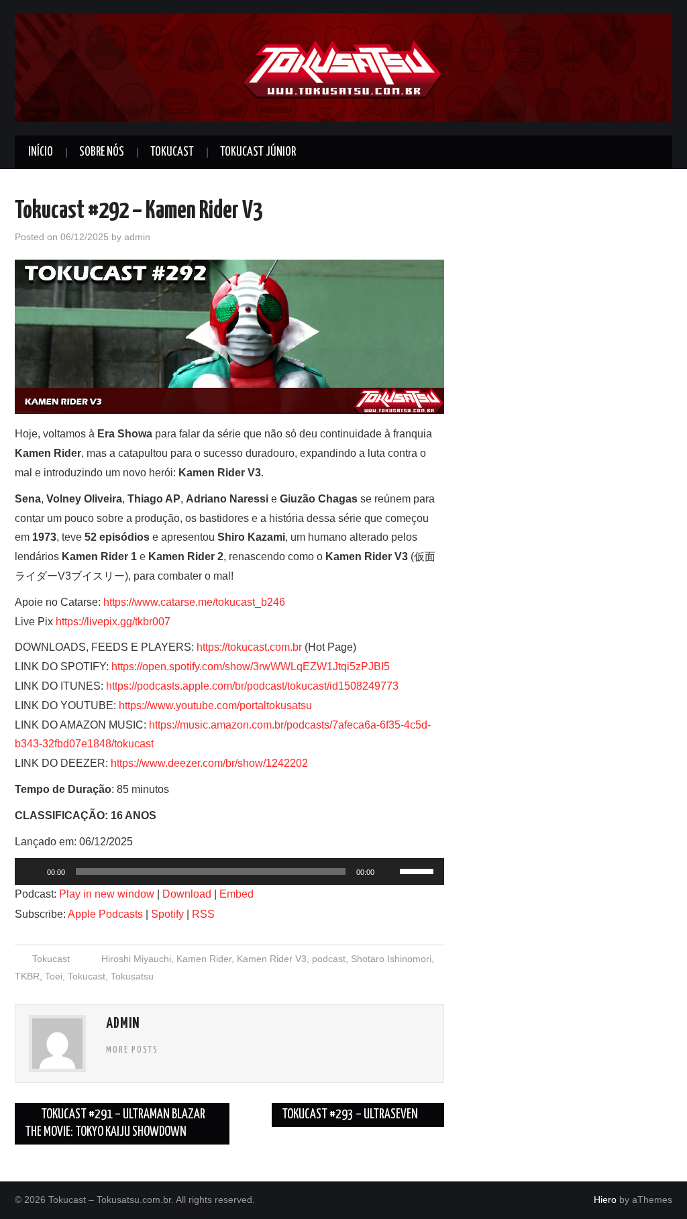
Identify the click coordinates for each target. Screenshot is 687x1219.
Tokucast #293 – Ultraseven (351, 1114)
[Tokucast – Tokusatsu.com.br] (343, 66)
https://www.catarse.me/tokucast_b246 (194, 602)
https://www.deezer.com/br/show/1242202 (209, 763)
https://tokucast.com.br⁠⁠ (249, 647)
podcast (329, 958)
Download (186, 894)
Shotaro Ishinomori (391, 958)
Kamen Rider (203, 958)
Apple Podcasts (105, 914)
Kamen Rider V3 (272, 958)
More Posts (132, 1050)
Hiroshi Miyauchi (136, 958)
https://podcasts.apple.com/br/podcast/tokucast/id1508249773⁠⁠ (252, 686)
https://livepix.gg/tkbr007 (113, 621)
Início (40, 152)
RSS (203, 914)
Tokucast (172, 152)
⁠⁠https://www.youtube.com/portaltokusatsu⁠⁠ (215, 705)
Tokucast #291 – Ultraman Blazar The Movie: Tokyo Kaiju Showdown (115, 1123)
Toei (53, 976)
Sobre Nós (101, 152)
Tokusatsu (132, 976)
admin (137, 236)
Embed (236, 894)
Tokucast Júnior (258, 152)
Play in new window (106, 894)
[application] (229, 871)
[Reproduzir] (32, 871)
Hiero (605, 1199)
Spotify (167, 914)
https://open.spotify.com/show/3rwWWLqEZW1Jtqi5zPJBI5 (250, 666)
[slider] (418, 870)
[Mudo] (389, 871)
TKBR (27, 976)
